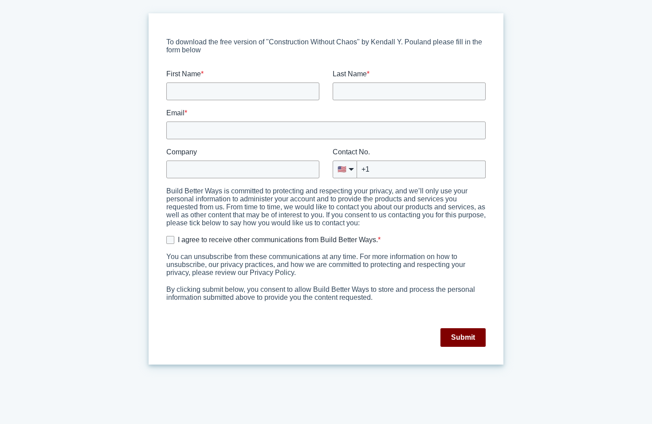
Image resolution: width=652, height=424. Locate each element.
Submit (463, 337)
